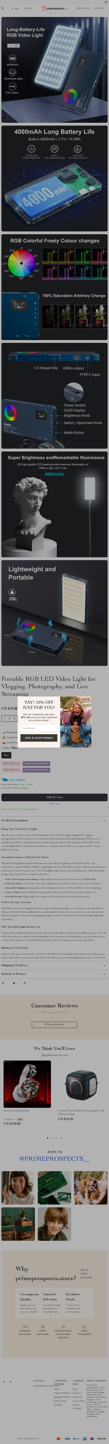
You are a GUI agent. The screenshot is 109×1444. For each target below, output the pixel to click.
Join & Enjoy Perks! (39, 737)
